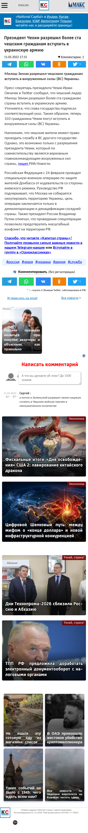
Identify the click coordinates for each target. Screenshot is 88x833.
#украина (43, 262)
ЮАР (36, 21)
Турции (65, 21)
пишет (23, 164)
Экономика (76, 419)
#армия (59, 262)
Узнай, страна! (74, 557)
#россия (12, 262)
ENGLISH (23, 5)
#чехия (27, 262)
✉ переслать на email (22, 298)
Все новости (69, 298)
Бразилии (23, 21)
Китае (63, 17)
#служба (75, 262)
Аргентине (49, 21)
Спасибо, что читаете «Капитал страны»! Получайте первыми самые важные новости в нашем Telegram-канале (43, 243)
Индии (52, 17)
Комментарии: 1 (72, 57)
